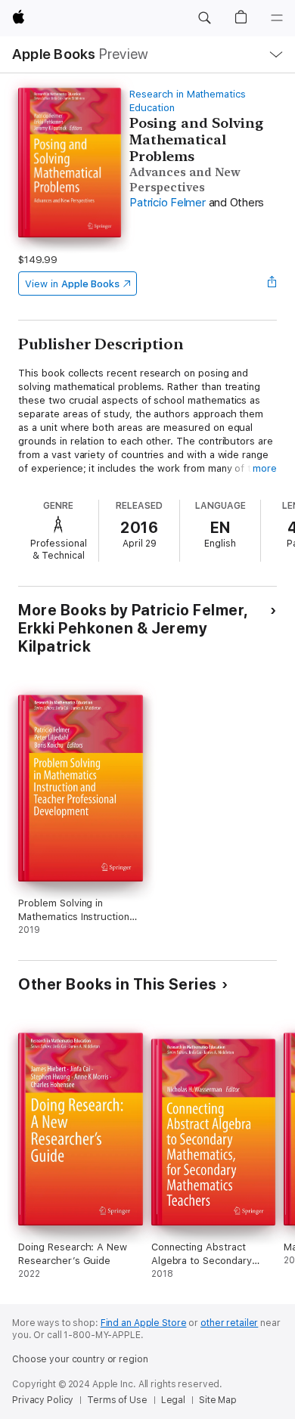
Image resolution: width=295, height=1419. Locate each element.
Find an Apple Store (144, 1323)
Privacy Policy (42, 1400)
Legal (173, 1400)
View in (72, 284)
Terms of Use (117, 1400)
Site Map (218, 1400)
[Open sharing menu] (272, 283)
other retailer (229, 1323)
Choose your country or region (80, 1359)
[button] (204, 18)
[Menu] (277, 18)
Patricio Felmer (167, 202)
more (265, 468)
